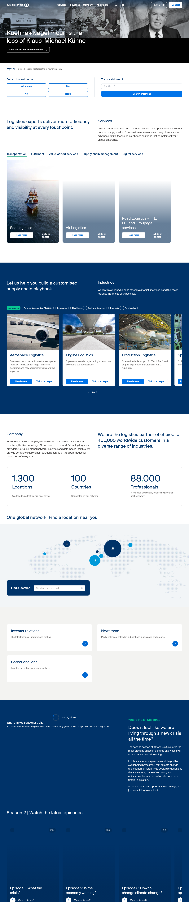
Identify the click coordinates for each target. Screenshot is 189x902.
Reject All (106, 473)
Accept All (134, 473)
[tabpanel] (111, 458)
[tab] (59, 437)
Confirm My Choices (59, 473)
